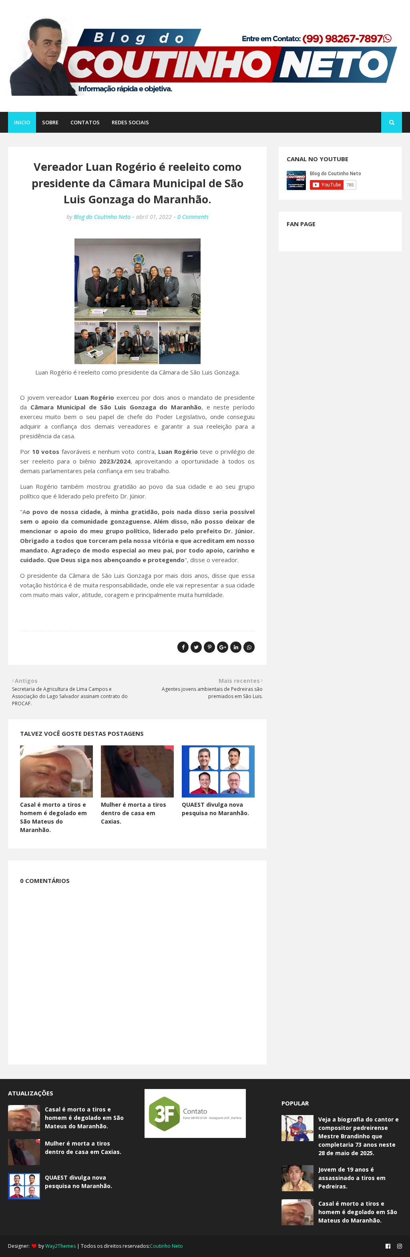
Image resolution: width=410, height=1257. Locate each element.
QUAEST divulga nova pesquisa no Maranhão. (78, 1182)
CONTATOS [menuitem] (85, 122)
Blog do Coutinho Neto (102, 217)
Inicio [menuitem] (22, 122)
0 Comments (193, 217)
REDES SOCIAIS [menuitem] (130, 122)
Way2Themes (60, 1246)
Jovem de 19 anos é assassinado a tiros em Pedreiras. (352, 1178)
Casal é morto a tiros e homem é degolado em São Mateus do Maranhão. (84, 1117)
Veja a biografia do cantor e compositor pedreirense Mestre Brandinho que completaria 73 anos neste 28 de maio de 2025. (358, 1136)
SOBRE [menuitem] (50, 122)
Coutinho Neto (166, 1246)
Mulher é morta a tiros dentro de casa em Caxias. (133, 813)
